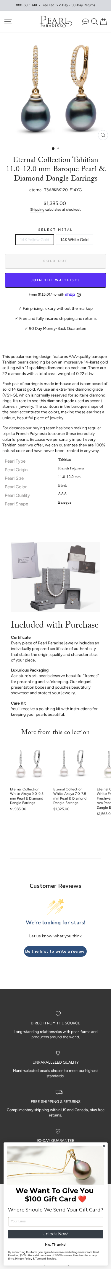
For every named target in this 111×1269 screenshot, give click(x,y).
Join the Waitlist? (55, 280)
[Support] (86, 21)
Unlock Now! (55, 1234)
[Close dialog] (104, 1146)
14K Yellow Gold (34, 239)
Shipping (37, 209)
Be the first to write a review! (55, 951)
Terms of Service (45, 1258)
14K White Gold (74, 239)
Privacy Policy (23, 1258)
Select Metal (55, 230)
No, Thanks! (55, 1244)
